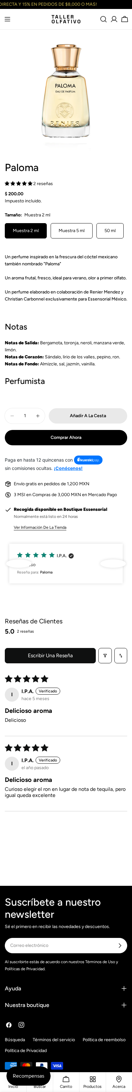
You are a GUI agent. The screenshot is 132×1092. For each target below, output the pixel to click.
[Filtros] (105, 655)
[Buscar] (103, 19)
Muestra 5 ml (72, 230)
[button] (19, 183)
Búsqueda (15, 1039)
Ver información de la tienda (40, 527)
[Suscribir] (120, 945)
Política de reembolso (104, 1039)
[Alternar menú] (7, 19)
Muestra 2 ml (26, 230)
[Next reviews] (113, 563)
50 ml (110, 230)
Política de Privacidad (26, 1050)
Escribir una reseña (50, 655)
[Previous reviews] (19, 563)
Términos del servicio (54, 1039)
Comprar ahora (66, 437)
